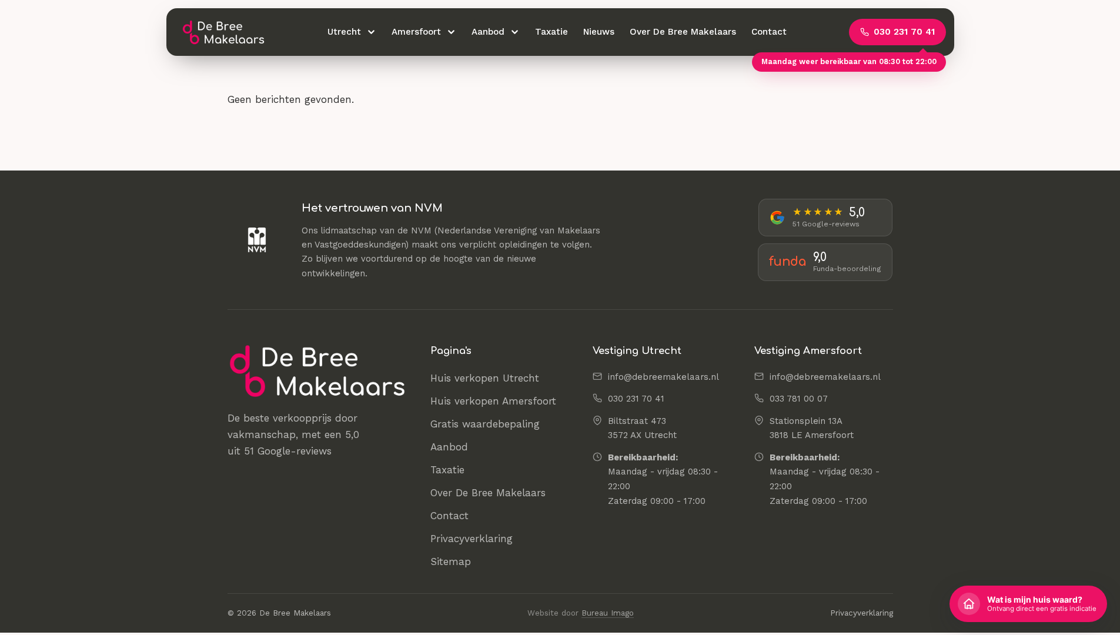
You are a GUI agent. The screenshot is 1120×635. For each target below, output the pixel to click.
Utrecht (344, 31)
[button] (1028, 604)
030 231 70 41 (636, 398)
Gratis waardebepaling (485, 424)
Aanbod (488, 31)
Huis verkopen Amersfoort (493, 401)
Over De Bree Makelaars (683, 31)
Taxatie (551, 31)
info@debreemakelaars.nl (663, 377)
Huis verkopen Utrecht (484, 378)
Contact (769, 31)
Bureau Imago (607, 613)
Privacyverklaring (471, 538)
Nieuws (598, 31)
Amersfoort (416, 31)
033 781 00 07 (799, 398)
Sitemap (450, 561)
